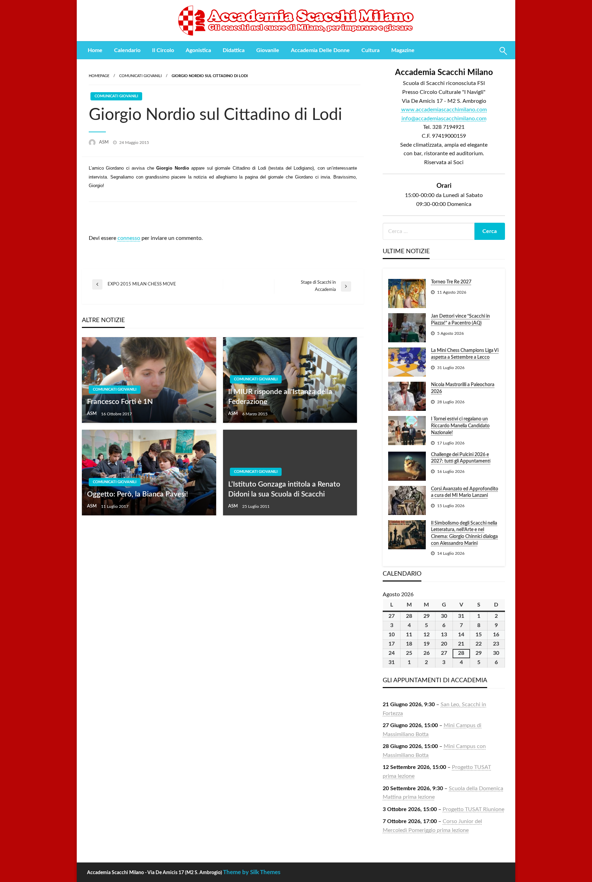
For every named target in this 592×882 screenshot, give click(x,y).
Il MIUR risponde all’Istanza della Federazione (280, 396)
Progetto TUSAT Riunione (473, 809)
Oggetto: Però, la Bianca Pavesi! (137, 494)
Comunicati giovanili (140, 76)
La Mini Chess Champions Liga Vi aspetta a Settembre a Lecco (464, 354)
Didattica (234, 50)
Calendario (127, 50)
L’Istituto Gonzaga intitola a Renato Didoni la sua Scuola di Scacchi (284, 489)
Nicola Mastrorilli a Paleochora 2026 (462, 388)
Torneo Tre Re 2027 (451, 282)
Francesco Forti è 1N (120, 401)
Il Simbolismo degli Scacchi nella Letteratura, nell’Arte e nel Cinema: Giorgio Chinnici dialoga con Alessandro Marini (464, 533)
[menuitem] (95, 50)
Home (95, 50)
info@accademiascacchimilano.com (444, 118)
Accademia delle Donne (320, 50)
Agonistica (198, 50)
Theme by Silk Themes (251, 872)
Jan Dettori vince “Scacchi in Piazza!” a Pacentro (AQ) (460, 320)
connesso (129, 238)
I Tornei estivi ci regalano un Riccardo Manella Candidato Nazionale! (460, 426)
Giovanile (267, 50)
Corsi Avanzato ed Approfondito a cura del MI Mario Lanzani (464, 492)
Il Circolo (163, 50)
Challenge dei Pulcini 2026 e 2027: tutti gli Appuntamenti (461, 458)
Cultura (370, 50)
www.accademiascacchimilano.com (444, 109)
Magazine (403, 50)
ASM (104, 142)
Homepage (99, 76)
